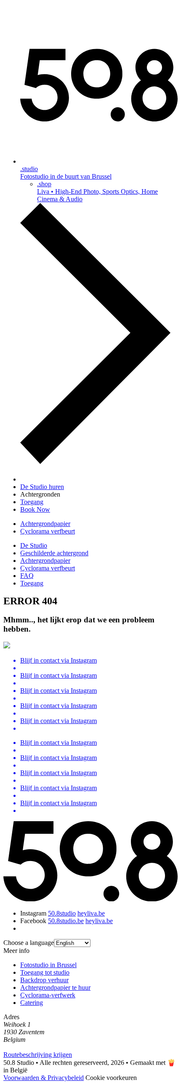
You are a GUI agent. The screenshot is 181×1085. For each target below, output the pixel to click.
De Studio (33, 545)
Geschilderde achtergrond (54, 553)
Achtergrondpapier (45, 523)
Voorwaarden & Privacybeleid (43, 1077)
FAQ (27, 575)
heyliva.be (91, 913)
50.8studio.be (66, 920)
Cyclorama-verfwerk (47, 995)
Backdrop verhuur (44, 980)
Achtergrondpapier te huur (55, 987)
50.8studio (62, 913)
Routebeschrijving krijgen (37, 1054)
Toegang (31, 583)
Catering (31, 1002)
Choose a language (28, 942)
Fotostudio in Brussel (48, 964)
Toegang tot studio (44, 972)
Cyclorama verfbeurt (47, 531)
